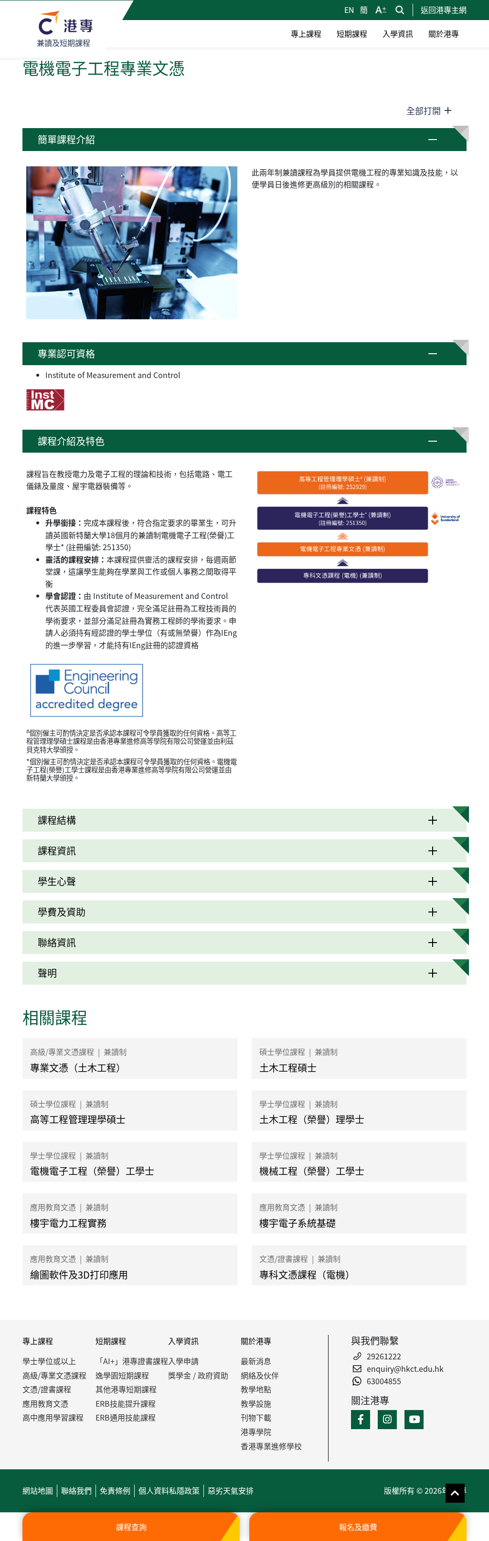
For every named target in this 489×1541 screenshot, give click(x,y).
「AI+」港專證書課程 (132, 1361)
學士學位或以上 (49, 1361)
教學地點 (256, 1389)
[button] (244, 139)
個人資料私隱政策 (169, 1490)
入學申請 (183, 1361)
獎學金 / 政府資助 (198, 1375)
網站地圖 (37, 1490)
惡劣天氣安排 (231, 1490)
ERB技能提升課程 (126, 1403)
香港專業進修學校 (271, 1446)
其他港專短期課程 (126, 1389)
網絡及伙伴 (260, 1375)
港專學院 (256, 1431)
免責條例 (115, 1490)
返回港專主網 (444, 9)
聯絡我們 (76, 1490)
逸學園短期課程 (122, 1375)
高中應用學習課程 (53, 1417)
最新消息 (256, 1361)
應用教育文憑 (45, 1403)
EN (350, 9)
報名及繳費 (358, 1526)
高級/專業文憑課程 (54, 1375)
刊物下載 (256, 1417)
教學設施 (256, 1403)
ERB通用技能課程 (126, 1417)
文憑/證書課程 (46, 1389)
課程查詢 (131, 1526)
